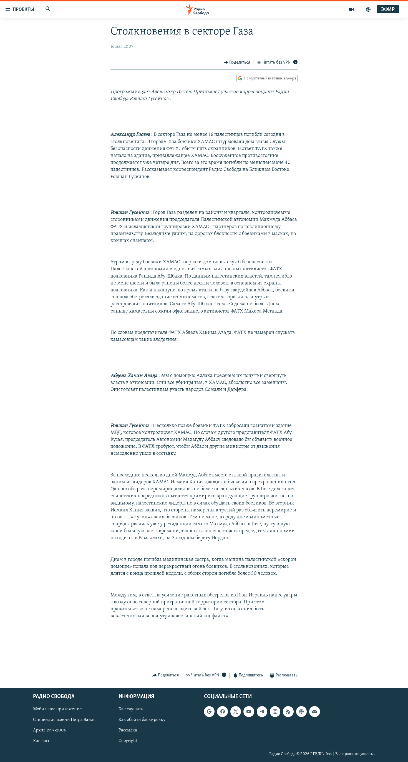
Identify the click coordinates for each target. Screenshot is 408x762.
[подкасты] (368, 9)
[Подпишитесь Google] (209, 711)
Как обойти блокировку (142, 720)
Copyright (128, 741)
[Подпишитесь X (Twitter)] (235, 711)
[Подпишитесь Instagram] (275, 711)
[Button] (237, 62)
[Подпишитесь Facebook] (222, 711)
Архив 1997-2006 (49, 730)
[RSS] (288, 711)
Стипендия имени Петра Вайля (64, 720)
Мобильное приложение (57, 709)
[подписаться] (314, 711)
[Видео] (351, 9)
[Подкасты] (301, 711)
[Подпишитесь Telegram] (262, 711)
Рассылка (128, 730)
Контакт (41, 741)
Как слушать (131, 709)
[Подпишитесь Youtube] (248, 711)
